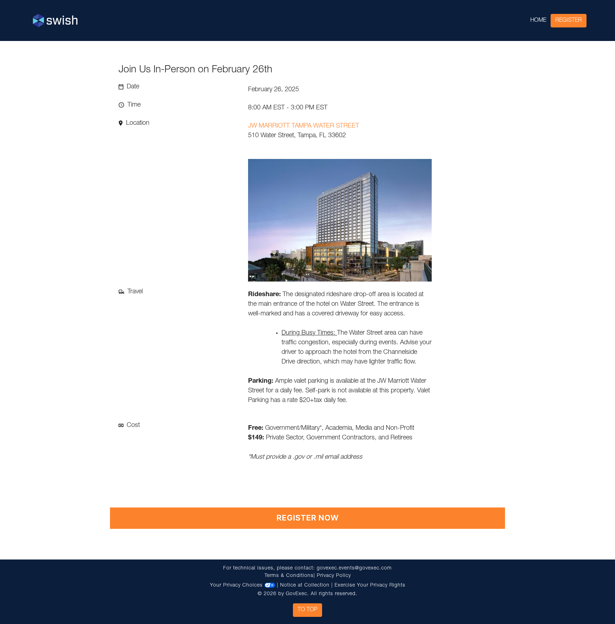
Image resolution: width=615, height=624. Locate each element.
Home (538, 21)
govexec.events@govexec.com (354, 568)
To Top (307, 610)
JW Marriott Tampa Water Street (303, 126)
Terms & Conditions (289, 575)
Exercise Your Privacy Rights (370, 585)
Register (568, 21)
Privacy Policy (334, 575)
